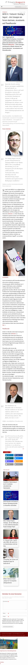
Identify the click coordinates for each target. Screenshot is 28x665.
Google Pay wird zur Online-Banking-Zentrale (8, 650)
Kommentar (6, 602)
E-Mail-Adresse (6, 617)
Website (10, 213)
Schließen (2, 662)
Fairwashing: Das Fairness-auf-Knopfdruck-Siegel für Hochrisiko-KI (10, 561)
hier (3, 325)
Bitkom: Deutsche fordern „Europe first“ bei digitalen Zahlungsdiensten (9, 581)
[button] (9, 455)
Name (6, 613)
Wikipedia (11, 44)
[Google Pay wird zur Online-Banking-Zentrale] (9, 643)
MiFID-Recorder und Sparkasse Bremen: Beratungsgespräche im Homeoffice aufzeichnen (10, 503)
